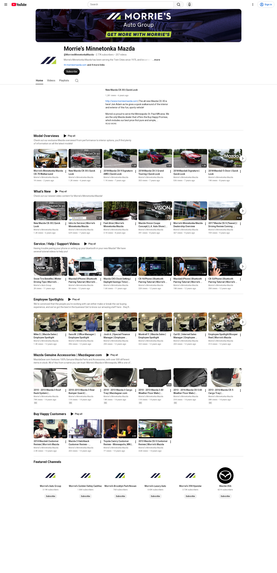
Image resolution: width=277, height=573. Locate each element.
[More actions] (66, 171)
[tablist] (138, 80)
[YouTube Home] (19, 4)
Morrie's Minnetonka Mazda (46, 177)
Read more (111, 124)
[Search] (178, 4)
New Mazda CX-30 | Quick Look (121, 90)
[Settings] (253, 4)
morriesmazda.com (76, 65)
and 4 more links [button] (96, 65)
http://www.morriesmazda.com (121, 101)
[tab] (39, 80)
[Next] (242, 158)
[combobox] (131, 4)
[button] (111, 123)
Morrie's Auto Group (42, 285)
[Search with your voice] (189, 4)
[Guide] (6, 4)
